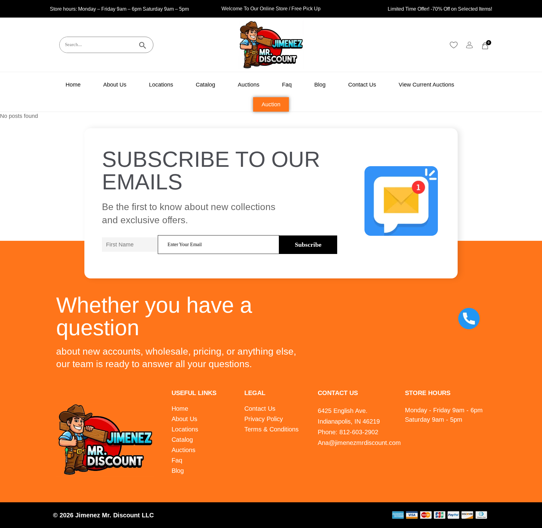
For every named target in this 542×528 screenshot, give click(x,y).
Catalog (205, 85)
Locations (161, 85)
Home (73, 85)
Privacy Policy (263, 419)
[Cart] (485, 45)
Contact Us (362, 85)
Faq (287, 85)
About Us (114, 85)
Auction (271, 104)
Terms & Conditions (271, 429)
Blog (320, 85)
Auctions (248, 85)
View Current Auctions (426, 85)
